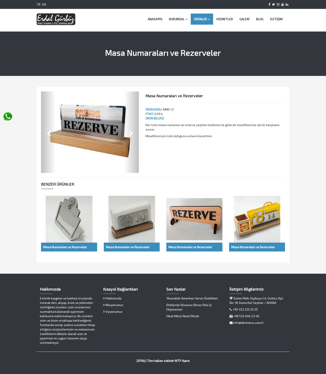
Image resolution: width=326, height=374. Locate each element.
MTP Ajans (182, 360)
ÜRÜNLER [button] (201, 19)
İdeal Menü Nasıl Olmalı (182, 316)
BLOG (259, 19)
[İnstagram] (278, 4)
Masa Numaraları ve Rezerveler (65, 247)
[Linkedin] (287, 4)
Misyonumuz (114, 305)
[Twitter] (273, 4)
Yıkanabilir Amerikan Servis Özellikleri (192, 298)
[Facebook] (269, 4)
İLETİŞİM (276, 19)
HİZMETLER (224, 19)
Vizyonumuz (113, 311)
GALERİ (244, 19)
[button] (48, 132)
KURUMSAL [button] (177, 19)
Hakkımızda (113, 298)
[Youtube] (282, 4)
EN (44, 4)
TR (38, 4)
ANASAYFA (155, 19)
